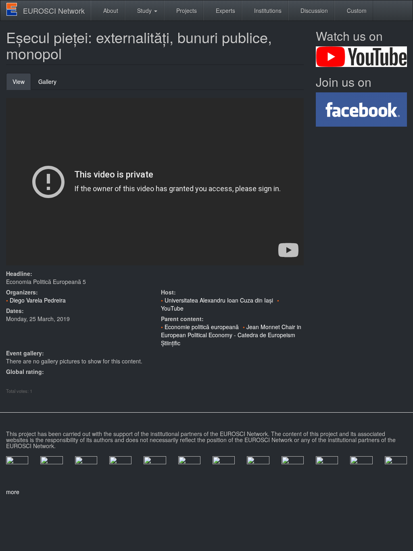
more (12, 492)
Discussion (313, 10)
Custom (356, 10)
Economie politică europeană (202, 327)
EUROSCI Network (54, 10)
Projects (186, 10)
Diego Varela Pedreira (38, 300)
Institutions (267, 10)
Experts (224, 10)
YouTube (172, 308)
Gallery (47, 81)
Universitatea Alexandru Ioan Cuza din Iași (219, 300)
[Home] (14, 9)
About (110, 10)
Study (144, 10)
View (22, 83)
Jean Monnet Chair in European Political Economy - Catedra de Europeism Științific (231, 335)
